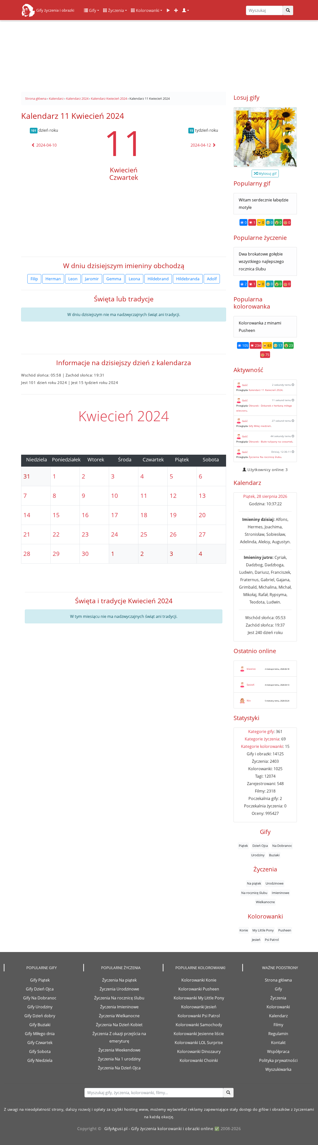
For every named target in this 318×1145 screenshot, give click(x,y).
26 (173, 534)
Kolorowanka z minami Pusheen (260, 326)
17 (114, 515)
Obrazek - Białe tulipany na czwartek (270, 441)
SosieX (250, 684)
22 (56, 534)
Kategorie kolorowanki (262, 746)
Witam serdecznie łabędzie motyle (263, 203)
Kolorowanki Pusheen (198, 989)
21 (26, 534)
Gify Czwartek (39, 1042)
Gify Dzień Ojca (40, 989)
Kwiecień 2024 (123, 415)
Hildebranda (187, 279)
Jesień (256, 939)
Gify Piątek (40, 980)
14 (26, 515)
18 (143, 515)
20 (202, 515)
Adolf (212, 279)
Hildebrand (158, 279)
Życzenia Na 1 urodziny (119, 1059)
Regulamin (278, 1033)
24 (114, 534)
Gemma (113, 279)
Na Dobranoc (282, 846)
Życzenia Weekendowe (119, 1050)
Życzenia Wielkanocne (119, 1015)
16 (85, 515)
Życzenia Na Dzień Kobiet (119, 1024)
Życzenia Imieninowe (119, 1007)
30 (85, 553)
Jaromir (92, 279)
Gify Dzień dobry (39, 1015)
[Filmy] (168, 10)
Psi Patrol (272, 939)
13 (202, 495)
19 (173, 515)
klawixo (251, 668)
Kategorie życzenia (262, 739)
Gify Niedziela (39, 1060)
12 (173, 495)
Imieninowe (280, 893)
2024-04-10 (46, 145)
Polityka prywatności (278, 1060)
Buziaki (274, 855)
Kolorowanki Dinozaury (199, 1051)
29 (56, 553)
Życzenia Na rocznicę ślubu (265, 457)
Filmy (278, 1024)
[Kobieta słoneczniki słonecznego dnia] (265, 137)
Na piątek (254, 883)
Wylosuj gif (267, 173)
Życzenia (115, 10)
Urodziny (258, 855)
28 (26, 553)
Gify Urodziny (39, 1007)
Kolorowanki (147, 10)
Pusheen (284, 930)
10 (114, 495)
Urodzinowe (274, 883)
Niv (249, 700)
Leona (134, 279)
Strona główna (278, 980)
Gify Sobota (40, 1051)
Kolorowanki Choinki (199, 1060)
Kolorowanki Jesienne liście (199, 1033)
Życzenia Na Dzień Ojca (119, 1068)
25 (143, 534)
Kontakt (278, 1042)
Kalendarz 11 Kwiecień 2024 (265, 390)
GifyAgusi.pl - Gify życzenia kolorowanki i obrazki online (158, 1128)
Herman (53, 279)
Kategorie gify (261, 731)
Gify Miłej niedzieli (260, 426)
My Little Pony (263, 930)
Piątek (243, 846)
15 (56, 515)
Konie (243, 930)
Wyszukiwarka (278, 1069)
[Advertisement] (159, 55)
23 (85, 534)
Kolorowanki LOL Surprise (199, 1042)
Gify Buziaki (39, 1024)
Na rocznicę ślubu (254, 893)
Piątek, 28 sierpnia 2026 (265, 496)
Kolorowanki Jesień (198, 1007)
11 (124, 142)
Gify (92, 10)
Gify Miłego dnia (40, 1033)
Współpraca (278, 1051)
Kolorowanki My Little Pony (199, 998)
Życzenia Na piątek (119, 980)
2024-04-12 (201, 145)
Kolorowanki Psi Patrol (199, 1015)
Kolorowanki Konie (198, 980)
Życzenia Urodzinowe (119, 989)
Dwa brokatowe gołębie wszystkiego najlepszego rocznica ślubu (261, 261)
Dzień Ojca (260, 846)
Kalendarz (278, 1015)
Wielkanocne (265, 902)
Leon (73, 279)
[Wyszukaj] (288, 10)
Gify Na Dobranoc (39, 998)
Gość (245, 385)
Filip (34, 279)
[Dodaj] (176, 10)
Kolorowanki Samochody (199, 1024)
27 (202, 534)
